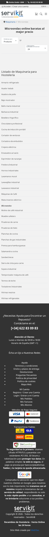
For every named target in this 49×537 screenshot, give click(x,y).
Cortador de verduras (10, 135)
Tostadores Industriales (11, 286)
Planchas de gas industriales (13, 239)
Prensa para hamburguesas (13, 245)
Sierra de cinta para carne (12, 263)
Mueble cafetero (8, 216)
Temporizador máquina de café (14, 275)
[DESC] (20, 40)
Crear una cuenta (20, 6)
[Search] (41, 14)
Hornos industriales (9, 170)
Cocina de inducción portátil (13, 129)
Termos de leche (8, 280)
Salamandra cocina (9, 251)
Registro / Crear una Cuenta (26, 392)
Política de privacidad (26, 378)
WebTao (35, 530)
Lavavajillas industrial (10, 182)
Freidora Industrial (9, 164)
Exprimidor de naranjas (11, 159)
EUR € (43, 6)
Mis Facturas (26, 401)
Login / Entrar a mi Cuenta (26, 395)
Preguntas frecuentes (26, 375)
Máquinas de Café (9, 194)
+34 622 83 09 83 (36, 2)
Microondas (6, 205)
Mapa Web (26, 384)
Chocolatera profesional (11, 123)
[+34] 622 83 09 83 (24, 328)
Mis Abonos (26, 404)
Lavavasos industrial (10, 188)
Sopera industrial (8, 269)
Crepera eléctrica (8, 147)
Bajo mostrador (8, 100)
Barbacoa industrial (9, 112)
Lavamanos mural (9, 176)
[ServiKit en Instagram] (24, 359)
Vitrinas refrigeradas (10, 298)
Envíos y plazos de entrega (26, 368)
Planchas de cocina (9, 234)
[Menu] (46, 14)
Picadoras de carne (9, 222)
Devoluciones (26, 372)
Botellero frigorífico (9, 118)
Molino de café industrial (12, 210)
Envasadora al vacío (9, 153)
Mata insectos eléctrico (11, 200)
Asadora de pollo (8, 94)
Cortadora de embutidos (12, 141)
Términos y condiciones (26, 365)
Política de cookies (26, 381)
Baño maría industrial (10, 106)
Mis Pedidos (26, 398)
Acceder (7, 6)
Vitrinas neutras (8, 292)
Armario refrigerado (10, 82)
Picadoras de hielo (9, 228)
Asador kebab (7, 88)
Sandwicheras (7, 257)
